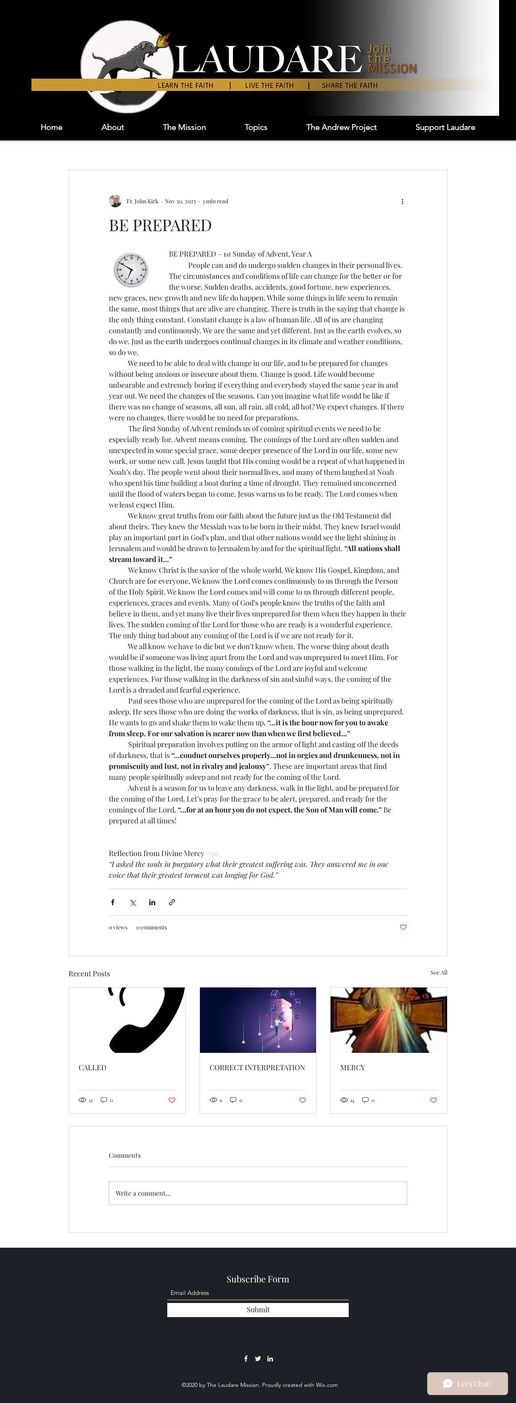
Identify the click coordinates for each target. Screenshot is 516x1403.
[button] (200, 127)
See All (439, 972)
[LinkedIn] (270, 1359)
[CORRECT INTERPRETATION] (258, 1020)
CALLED (92, 1067)
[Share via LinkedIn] (152, 902)
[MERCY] (389, 1020)
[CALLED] (127, 1020)
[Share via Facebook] (113, 902)
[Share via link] (172, 902)
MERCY (352, 1067)
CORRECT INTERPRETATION (257, 1067)
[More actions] (402, 201)
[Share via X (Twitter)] (132, 902)
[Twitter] (258, 1359)
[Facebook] (246, 1359)
